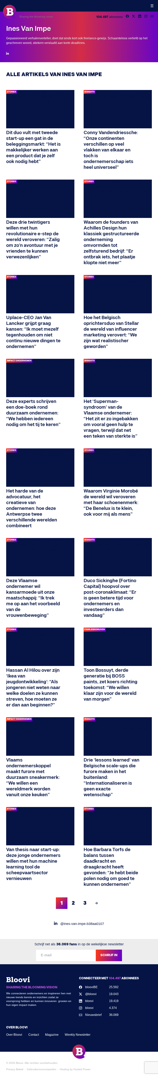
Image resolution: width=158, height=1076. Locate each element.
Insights (89, 92)
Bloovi (19, 1062)
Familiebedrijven (94, 629)
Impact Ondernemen (19, 360)
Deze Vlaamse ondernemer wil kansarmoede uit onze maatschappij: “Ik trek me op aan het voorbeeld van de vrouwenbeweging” (33, 598)
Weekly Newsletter (77, 1034)
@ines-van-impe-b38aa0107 (81, 924)
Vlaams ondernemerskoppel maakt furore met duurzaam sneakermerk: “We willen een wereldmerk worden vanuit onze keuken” (33, 777)
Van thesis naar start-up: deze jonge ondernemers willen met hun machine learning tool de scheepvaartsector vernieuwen (33, 864)
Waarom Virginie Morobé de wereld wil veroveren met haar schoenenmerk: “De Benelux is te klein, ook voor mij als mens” (111, 502)
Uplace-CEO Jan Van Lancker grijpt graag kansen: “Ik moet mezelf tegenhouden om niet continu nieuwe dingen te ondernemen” (33, 332)
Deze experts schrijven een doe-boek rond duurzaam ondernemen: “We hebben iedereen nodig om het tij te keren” (33, 413)
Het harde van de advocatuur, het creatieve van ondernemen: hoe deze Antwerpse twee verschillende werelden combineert (31, 508)
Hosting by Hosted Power (75, 1069)
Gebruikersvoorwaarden (41, 1069)
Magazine (52, 1034)
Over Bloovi (14, 1034)
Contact (33, 1034)
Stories (11, 92)
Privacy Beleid (14, 1069)
